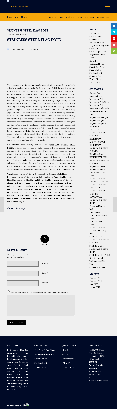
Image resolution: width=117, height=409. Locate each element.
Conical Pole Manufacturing (23, 174)
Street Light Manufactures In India (45, 198)
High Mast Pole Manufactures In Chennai (28, 186)
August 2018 (94, 287)
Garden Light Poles (98, 51)
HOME (92, 61)
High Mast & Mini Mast (44, 354)
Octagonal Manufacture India (39, 192)
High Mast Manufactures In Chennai (49, 183)
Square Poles (95, 70)
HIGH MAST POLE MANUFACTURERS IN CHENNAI (99, 160)
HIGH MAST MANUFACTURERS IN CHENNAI (99, 148)
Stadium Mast (95, 73)
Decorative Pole (41, 174)
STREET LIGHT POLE (99, 255)
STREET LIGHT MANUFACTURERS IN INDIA (99, 249)
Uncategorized (96, 258)
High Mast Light (18, 180)
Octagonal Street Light (61, 192)
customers (69, 169)
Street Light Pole (67, 198)
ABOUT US (94, 33)
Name (45, 263)
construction (13, 119)
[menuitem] (99, 6)
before (20, 169)
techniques (27, 160)
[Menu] (106, 6)
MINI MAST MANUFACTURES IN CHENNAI (98, 191)
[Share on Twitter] (27, 216)
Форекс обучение (97, 267)
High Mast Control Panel (48, 177)
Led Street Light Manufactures (47, 189)
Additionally (28, 131)
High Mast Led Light (98, 117)
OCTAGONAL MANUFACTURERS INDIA (98, 200)
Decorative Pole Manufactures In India (22, 177)
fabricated (29, 85)
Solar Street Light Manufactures (33, 195)
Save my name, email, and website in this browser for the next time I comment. (40, 292)
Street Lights (95, 76)
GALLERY (93, 48)
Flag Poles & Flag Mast (99, 45)
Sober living (94, 212)
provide (15, 145)
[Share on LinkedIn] (54, 216)
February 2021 (95, 281)
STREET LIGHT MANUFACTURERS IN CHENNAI (99, 240)
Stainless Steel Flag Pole (17, 35)
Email (45, 273)
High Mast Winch (66, 186)
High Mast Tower (52, 186)
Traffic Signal (95, 79)
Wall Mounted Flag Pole (16, 201)
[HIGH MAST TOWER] (2, 204)
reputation (39, 137)
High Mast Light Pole (34, 180)
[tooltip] (114, 26)
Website (45, 283)
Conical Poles (95, 36)
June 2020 (93, 284)
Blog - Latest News (17, 17)
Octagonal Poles (96, 64)
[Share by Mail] (68, 216)
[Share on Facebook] (14, 216)
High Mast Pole (96, 154)
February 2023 (95, 278)
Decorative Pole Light (57, 174)
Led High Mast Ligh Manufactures (20, 189)
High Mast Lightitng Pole (24, 183)
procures (16, 91)
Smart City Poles (96, 67)
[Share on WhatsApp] (41, 216)
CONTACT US (95, 39)
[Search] (99, 6)
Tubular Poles (95, 82)
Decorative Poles (97, 42)
